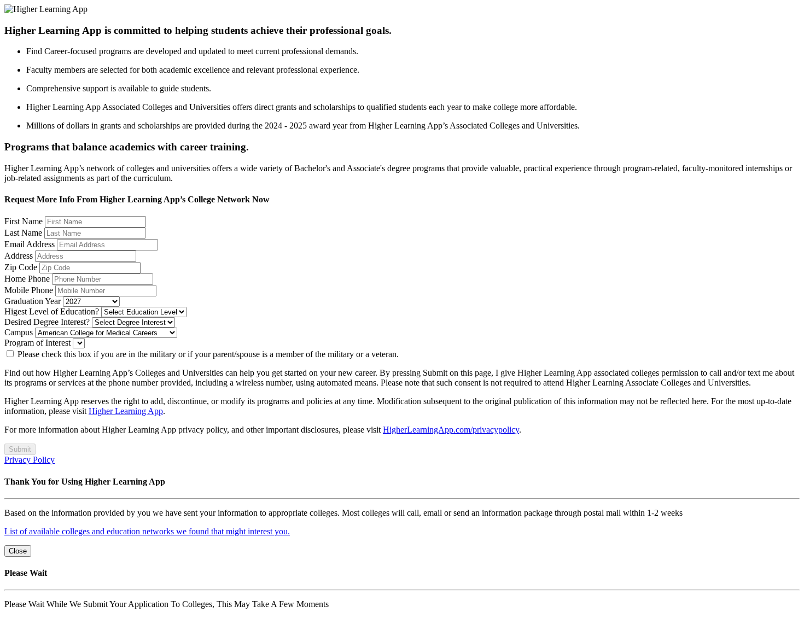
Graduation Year (32, 301)
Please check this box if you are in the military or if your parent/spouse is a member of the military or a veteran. (207, 354)
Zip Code (20, 267)
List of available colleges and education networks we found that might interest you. (147, 531)
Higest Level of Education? (51, 311)
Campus (18, 332)
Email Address (29, 244)
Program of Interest (37, 342)
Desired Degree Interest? (47, 322)
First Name (23, 221)
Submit (20, 449)
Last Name (23, 232)
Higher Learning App (126, 411)
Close (18, 551)
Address (18, 255)
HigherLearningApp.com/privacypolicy (451, 429)
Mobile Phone (28, 290)
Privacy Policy (29, 459)
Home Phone (27, 278)
